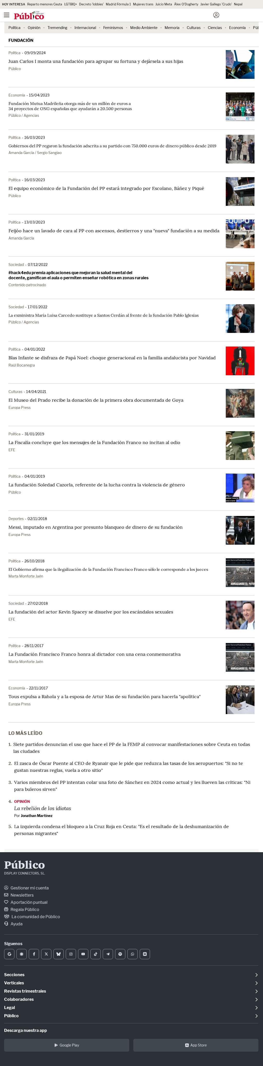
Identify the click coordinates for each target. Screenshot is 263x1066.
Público (14, 68)
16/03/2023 (34, 137)
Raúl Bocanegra (21, 365)
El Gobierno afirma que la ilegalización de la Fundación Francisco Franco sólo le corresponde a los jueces (108, 569)
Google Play (69, 1045)
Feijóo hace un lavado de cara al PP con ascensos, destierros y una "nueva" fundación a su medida (113, 231)
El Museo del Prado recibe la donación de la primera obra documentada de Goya (95, 400)
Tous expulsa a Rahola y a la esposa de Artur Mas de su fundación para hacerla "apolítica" (104, 696)
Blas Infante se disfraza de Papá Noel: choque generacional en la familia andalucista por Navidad (112, 358)
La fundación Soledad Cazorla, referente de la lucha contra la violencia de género (96, 485)
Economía (237, 27)
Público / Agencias (23, 115)
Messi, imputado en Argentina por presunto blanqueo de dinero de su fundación (95, 527)
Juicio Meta (163, 4)
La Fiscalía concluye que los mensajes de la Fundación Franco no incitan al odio (94, 442)
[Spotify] (120, 954)
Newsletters (22, 895)
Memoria (172, 27)
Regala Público (24, 909)
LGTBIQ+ (70, 4)
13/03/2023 (34, 222)
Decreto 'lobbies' (91, 4)
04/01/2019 (34, 476)
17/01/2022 (37, 307)
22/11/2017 (38, 688)
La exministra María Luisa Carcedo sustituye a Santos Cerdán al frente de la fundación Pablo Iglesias (103, 315)
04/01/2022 (34, 349)
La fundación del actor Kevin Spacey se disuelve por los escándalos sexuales (90, 612)
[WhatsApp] (132, 954)
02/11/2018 (37, 518)
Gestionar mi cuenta (29, 888)
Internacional (85, 27)
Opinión (34, 27)
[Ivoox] (145, 954)
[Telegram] (108, 954)
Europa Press (19, 407)
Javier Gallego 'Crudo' (216, 4)
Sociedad (16, 264)
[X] (46, 954)
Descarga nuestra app (25, 1030)
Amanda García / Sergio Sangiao (35, 152)
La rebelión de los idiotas (42, 808)
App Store (198, 1045)
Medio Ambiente (143, 27)
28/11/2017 (33, 646)
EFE (11, 450)
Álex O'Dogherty (186, 4)
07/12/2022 (38, 264)
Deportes (16, 518)
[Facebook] (34, 954)
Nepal (238, 4)
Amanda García (21, 238)
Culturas (194, 27)
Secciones (14, 974)
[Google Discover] (21, 954)
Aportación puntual (29, 902)
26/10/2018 (34, 561)
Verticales (14, 983)
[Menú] (6, 15)
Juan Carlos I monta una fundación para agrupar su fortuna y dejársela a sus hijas (95, 61)
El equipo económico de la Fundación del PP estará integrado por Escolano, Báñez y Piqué (106, 188)
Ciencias (215, 27)
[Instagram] (71, 954)
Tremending (57, 27)
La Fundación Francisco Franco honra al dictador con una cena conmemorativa (94, 654)
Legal (9, 1007)
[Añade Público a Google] (9, 954)
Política (14, 27)
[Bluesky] (58, 954)
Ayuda (16, 923)
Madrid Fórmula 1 (118, 4)
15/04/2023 (39, 95)
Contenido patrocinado (27, 285)
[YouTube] (83, 954)
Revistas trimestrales (25, 991)
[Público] (122, 16)
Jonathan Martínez (36, 815)
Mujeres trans (143, 4)
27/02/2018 (38, 603)
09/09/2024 (35, 53)
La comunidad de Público (35, 916)
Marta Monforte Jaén (25, 576)
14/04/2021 (36, 391)
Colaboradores (19, 999)
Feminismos (113, 27)
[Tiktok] (95, 954)
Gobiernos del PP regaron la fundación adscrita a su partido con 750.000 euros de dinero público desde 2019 (112, 145)
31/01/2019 (34, 434)
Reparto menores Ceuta (44, 4)
